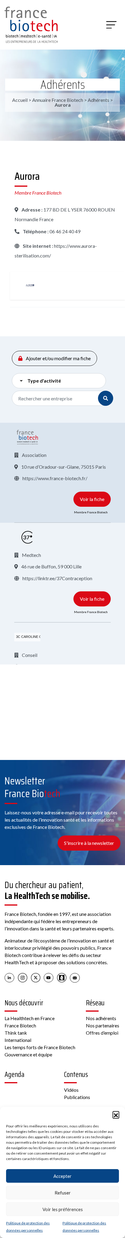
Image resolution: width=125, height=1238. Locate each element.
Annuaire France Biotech (57, 100)
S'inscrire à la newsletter (89, 843)
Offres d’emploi (102, 1033)
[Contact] (75, 977)
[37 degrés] (27, 537)
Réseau (95, 1003)
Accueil (20, 100)
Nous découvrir (24, 1003)
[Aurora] (30, 285)
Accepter (62, 1176)
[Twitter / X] (36, 977)
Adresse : (31, 209)
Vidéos (71, 1090)
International (18, 1040)
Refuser (63, 1192)
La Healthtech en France (30, 1018)
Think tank (16, 1033)
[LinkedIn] (10, 977)
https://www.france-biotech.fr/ (54, 478)
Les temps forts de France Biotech (40, 1047)
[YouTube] (49, 977)
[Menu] (111, 25)
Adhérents (62, 84)
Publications (77, 1097)
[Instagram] (23, 977)
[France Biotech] (27, 437)
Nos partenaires (102, 1025)
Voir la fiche (92, 499)
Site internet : (37, 246)
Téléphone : (35, 231)
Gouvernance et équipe (28, 1054)
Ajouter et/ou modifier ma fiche (58, 358)
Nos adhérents (101, 1018)
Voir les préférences (62, 1209)
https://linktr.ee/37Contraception (57, 578)
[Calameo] (62, 977)
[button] (116, 1114)
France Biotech (20, 1025)
